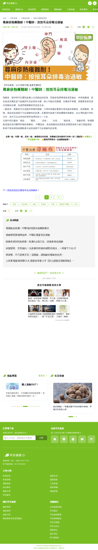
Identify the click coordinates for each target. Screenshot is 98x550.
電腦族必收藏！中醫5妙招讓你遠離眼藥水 (27, 228)
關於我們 (7, 507)
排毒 (14, 204)
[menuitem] (6, 9)
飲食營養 (32, 9)
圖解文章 (7, 491)
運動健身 (58, 9)
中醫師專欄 (25, 18)
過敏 (34, 204)
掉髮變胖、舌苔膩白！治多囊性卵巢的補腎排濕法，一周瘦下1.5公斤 (41, 248)
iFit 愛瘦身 (54, 537)
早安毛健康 (55, 522)
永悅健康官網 (55, 507)
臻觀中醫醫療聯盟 (40, 18)
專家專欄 (13, 18)
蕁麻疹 (43, 204)
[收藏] (72, 27)
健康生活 (19, 9)
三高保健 (71, 9)
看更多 (41, 375)
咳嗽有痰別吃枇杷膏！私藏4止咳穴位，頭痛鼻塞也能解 (34, 241)
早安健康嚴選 (55, 514)
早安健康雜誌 (55, 518)
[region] (49, 138)
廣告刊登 (7, 514)
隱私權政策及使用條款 (12, 518)
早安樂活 (7, 495)
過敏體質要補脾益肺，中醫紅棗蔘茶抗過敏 (28, 234)
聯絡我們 (7, 511)
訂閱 (41, 438)
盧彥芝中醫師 (64, 204)
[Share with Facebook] (88, 27)
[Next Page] (56, 197)
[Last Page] (61, 197)
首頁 (4, 18)
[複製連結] (93, 27)
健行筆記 (54, 534)
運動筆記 (54, 530)
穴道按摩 (24, 204)
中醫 (52, 204)
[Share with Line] (84, 27)
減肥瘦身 (45, 9)
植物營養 (54, 491)
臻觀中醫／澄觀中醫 (10, 27)
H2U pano (54, 526)
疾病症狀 (6, 9)
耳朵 (76, 204)
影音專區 (83, 9)
